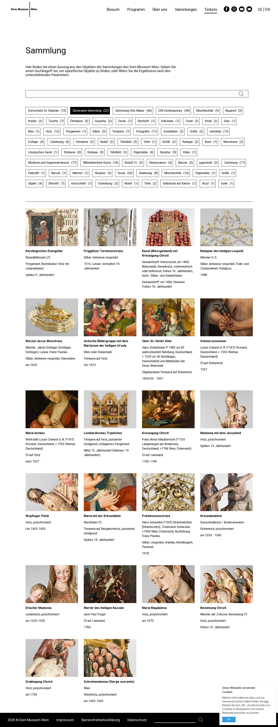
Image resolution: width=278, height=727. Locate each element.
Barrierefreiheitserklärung (101, 720)
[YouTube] (242, 10)
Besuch (113, 9)
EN (267, 9)
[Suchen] (200, 719)
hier (266, 702)
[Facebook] (226, 10)
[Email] (249, 10)
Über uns (159, 9)
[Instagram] (234, 10)
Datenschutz (137, 720)
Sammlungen (186, 9)
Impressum (65, 720)
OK (229, 719)
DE (260, 9)
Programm (136, 9)
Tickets (210, 9)
